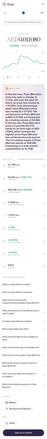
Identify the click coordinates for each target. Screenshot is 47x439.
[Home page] (8, 4)
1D (7, 77)
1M (29, 77)
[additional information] (44, 166)
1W (18, 77)
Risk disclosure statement (20, 408)
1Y (39, 77)
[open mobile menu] (43, 4)
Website (12, 402)
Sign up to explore (23, 432)
